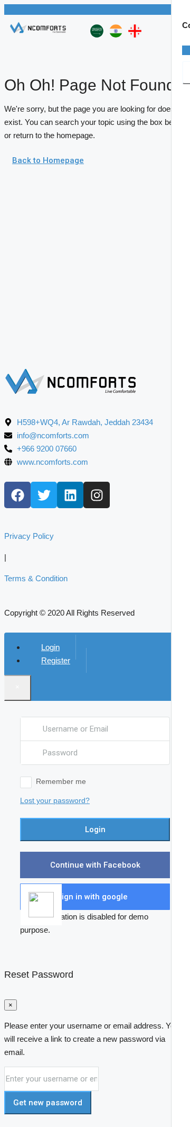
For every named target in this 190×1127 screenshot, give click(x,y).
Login (95, 829)
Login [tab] (50, 647)
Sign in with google (92, 896)
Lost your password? (55, 800)
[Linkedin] (70, 495)
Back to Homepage (48, 160)
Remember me (61, 781)
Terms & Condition (36, 578)
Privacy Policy (29, 535)
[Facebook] (17, 495)
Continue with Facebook (95, 865)
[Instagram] (96, 495)
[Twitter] (44, 495)
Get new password (47, 1102)
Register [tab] (55, 660)
